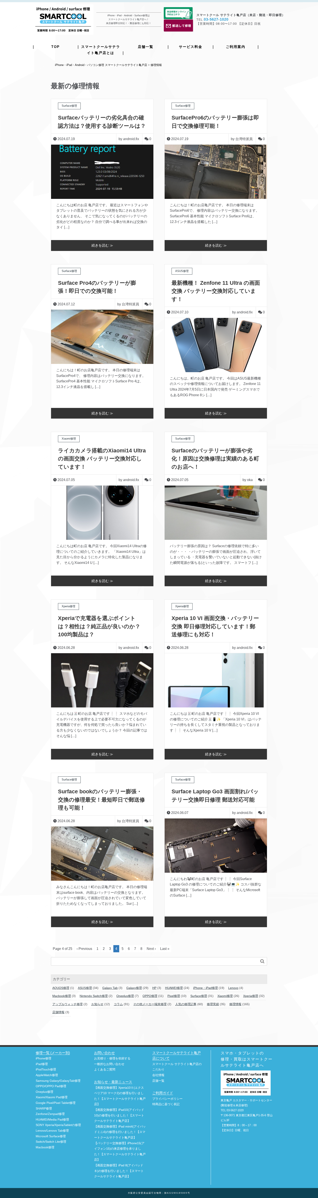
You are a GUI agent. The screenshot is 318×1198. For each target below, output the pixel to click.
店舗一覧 (145, 47)
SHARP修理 (44, 1108)
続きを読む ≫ (102, 245)
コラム (118, 1004)
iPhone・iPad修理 (205, 988)
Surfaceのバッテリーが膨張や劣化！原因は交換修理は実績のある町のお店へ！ (215, 458)
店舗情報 (58, 1012)
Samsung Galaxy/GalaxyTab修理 (58, 1080)
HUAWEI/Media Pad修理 (52, 1119)
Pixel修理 (173, 996)
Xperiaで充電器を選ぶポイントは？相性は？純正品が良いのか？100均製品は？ (99, 626)
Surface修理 (198, 996)
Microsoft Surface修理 (51, 1136)
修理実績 (213, 1004)
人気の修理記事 (185, 1004)
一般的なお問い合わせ (109, 1064)
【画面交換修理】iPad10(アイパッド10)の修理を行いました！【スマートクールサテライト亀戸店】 (119, 1115)
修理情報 (235, 1004)
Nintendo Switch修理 (94, 996)
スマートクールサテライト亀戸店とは (100, 50)
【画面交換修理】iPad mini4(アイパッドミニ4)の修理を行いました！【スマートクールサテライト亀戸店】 (120, 1132)
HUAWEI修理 (174, 988)
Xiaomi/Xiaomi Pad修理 (51, 1097)
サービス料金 (190, 47)
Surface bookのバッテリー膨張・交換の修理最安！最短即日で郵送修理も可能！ (101, 799)
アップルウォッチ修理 (67, 1004)
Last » (164, 949)
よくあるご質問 (104, 1069)
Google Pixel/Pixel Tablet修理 (55, 1103)
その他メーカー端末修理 (150, 1004)
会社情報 (158, 1075)
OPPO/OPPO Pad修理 (51, 1086)
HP (154, 988)
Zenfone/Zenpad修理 (50, 1114)
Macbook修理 (61, 996)
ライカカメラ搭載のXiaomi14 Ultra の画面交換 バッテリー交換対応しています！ (102, 458)
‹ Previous (84, 949)
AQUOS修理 (60, 988)
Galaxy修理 (134, 988)
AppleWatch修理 (47, 1075)
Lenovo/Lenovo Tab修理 (52, 1130)
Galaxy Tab (110, 988)
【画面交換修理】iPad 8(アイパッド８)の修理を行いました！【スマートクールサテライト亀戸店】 (119, 1171)
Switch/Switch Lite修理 (51, 1141)
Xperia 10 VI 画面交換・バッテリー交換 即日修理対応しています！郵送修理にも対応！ (215, 626)
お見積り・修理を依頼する (112, 1058)
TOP (55, 47)
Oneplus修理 (125, 996)
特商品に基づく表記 (166, 1104)
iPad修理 (42, 1064)
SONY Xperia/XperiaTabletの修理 (58, 1125)
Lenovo (233, 988)
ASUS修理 (85, 988)
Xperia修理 (250, 996)
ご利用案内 (235, 47)
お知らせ (97, 1004)
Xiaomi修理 (225, 996)
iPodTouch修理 (46, 1069)
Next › (151, 949)
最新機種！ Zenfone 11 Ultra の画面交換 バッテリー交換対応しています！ (216, 291)
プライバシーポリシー (167, 1098)
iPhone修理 (43, 1058)
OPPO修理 (150, 996)
